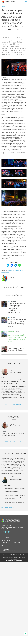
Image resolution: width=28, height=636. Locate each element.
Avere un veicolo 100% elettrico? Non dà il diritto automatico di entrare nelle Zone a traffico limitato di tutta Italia (15, 490)
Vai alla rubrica (7, 508)
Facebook (2, 532)
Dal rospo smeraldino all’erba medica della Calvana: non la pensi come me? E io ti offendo (13, 381)
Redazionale (11, 331)
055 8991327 (7, 540)
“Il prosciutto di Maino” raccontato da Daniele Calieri (16, 350)
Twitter (5, 532)
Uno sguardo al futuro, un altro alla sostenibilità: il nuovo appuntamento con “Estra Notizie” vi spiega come (17, 337)
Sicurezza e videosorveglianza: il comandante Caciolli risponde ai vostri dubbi (14, 502)
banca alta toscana (12, 270)
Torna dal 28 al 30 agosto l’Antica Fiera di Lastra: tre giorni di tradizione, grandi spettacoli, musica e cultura (17, 323)
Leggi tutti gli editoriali (13, 404)
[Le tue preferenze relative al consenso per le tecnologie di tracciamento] (25, 633)
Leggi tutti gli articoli (13, 441)
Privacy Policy (9, 560)
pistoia (7, 272)
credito (3, 272)
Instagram (9, 532)
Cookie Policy (18, 560)
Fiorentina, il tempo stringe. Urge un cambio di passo (13, 434)
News (3, 6)
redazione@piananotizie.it (12, 542)
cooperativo (20, 270)
